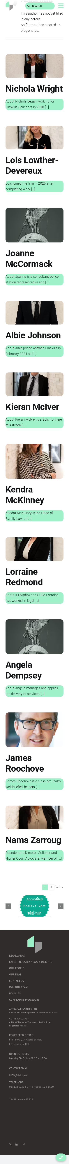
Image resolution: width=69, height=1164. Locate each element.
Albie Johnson (33, 335)
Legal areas (17, 955)
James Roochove (25, 763)
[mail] (23, 1144)
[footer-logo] (9, 3)
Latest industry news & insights (30, 962)
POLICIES (15, 993)
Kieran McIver (32, 407)
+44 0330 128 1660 (31, 1086)
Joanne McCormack (29, 258)
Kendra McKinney (25, 494)
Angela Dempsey (24, 670)
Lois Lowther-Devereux (32, 165)
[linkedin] (16, 1144)
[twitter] (10, 1144)
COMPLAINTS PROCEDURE (24, 999)
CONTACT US (16, 981)
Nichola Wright (34, 88)
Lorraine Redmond (24, 577)
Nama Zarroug (33, 840)
